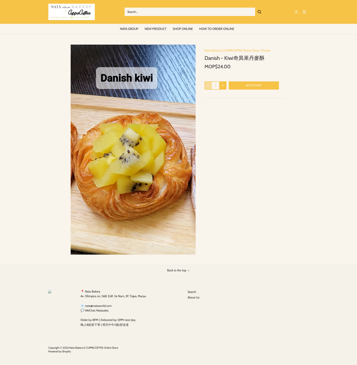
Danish (266, 50)
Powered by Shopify (59, 351)
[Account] (296, 12)
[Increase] (222, 85)
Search (192, 292)
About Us (194, 297)
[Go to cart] (304, 12)
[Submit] (259, 12)
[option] (133, 150)
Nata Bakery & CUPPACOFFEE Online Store (232, 50)
